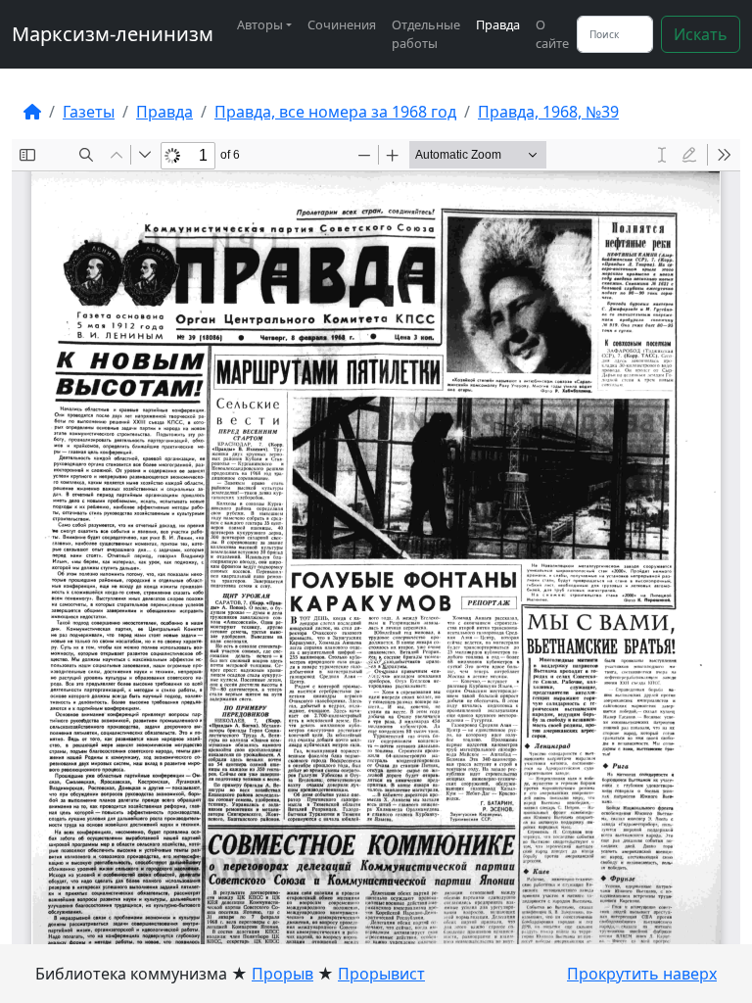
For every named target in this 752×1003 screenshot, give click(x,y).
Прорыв (282, 973)
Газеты (89, 111)
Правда (498, 24)
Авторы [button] (260, 24)
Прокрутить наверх (642, 973)
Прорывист (381, 973)
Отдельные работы (426, 34)
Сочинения (341, 24)
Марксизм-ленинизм (112, 34)
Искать (701, 34)
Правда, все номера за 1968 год (335, 111)
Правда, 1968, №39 (548, 111)
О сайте (552, 34)
